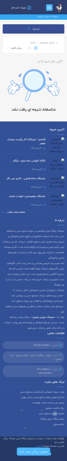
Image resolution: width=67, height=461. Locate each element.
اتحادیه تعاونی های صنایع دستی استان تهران (42, 397)
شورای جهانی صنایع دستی (51, 413)
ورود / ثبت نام (18, 8)
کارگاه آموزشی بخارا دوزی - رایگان (29, 161)
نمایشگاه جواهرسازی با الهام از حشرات (27, 196)
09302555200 (44, 369)
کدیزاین (40, 446)
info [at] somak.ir (42, 345)
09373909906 (45, 373)
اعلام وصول (58, 424)
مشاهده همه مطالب (15, 212)
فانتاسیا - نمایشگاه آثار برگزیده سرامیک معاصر (26, 141)
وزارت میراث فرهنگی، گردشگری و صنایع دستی (42, 392)
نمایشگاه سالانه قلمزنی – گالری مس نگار (26, 178)
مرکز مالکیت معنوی (54, 408)
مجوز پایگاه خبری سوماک (52, 419)
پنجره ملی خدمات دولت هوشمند (48, 403)
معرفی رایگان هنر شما (33, 451)
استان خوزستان (47, 43)
